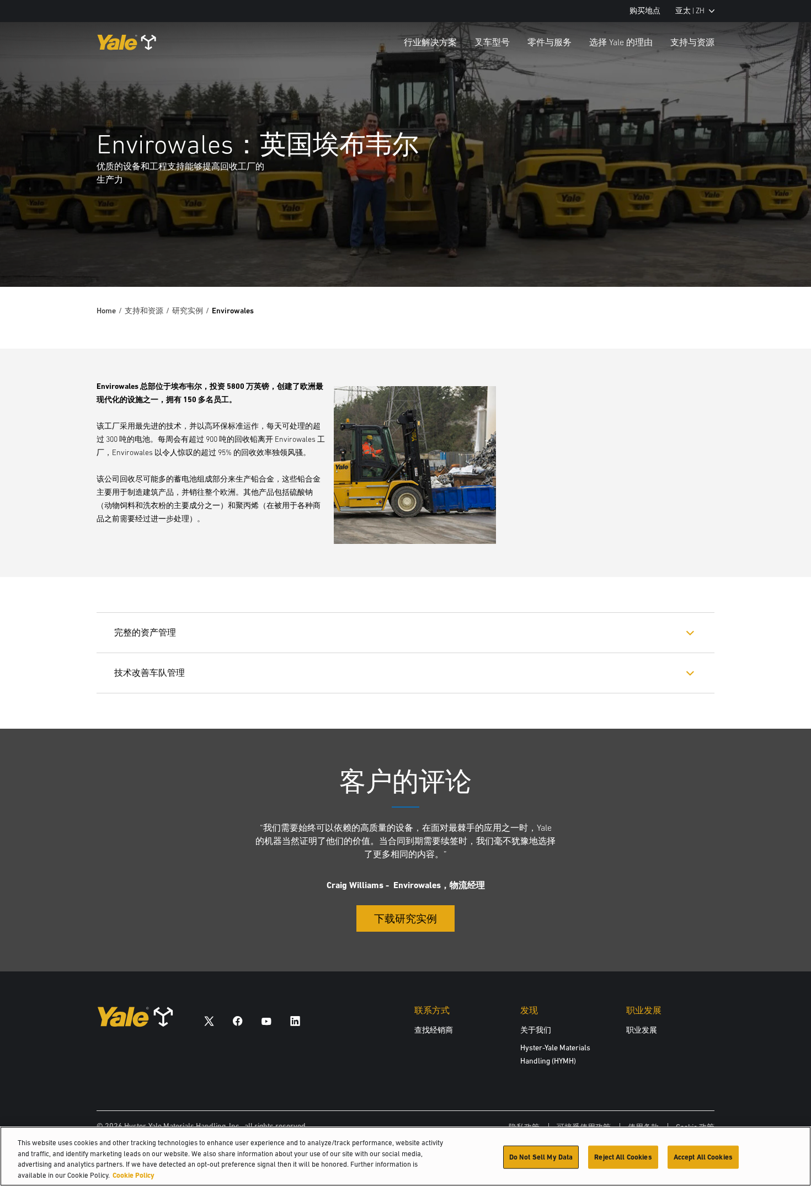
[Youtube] (266, 1020)
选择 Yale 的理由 (621, 42)
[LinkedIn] (295, 1020)
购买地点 (644, 11)
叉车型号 (492, 42)
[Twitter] (209, 1020)
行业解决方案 (430, 42)
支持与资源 (692, 42)
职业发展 (641, 1029)
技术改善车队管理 (149, 672)
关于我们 (535, 1029)
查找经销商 (433, 1029)
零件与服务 (549, 42)
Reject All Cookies (623, 1157)
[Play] (777, 252)
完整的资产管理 (145, 632)
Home (106, 310)
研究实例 (187, 310)
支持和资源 (144, 310)
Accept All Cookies (703, 1157)
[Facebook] (237, 1020)
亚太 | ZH (690, 11)
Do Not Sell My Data (541, 1157)
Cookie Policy (133, 1175)
